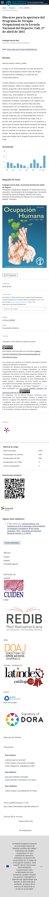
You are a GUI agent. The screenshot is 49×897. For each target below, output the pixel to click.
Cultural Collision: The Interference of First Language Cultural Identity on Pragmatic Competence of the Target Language (26, 527)
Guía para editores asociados (16, 777)
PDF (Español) (11, 275)
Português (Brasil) (11, 564)
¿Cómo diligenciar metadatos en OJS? (20, 766)
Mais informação (10, 702)
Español (7, 560)
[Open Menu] (2, 2)
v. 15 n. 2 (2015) (23, 8)
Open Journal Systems (12, 737)
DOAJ (6, 640)
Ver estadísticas (25, 830)
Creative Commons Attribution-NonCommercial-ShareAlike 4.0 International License (21, 354)
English (7, 557)
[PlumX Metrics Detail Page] (9, 430)
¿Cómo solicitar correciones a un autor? (20, 780)
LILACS (6, 692)
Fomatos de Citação (11, 309)
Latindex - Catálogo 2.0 (13, 665)
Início (4, 8)
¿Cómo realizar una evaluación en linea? (21, 791)
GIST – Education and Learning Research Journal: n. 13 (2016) (24, 532)
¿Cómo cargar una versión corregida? (20, 763)
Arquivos (12, 8)
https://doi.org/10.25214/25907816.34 (22, 49)
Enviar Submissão (12, 543)
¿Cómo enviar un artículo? (15, 760)
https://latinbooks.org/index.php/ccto (23, 806)
